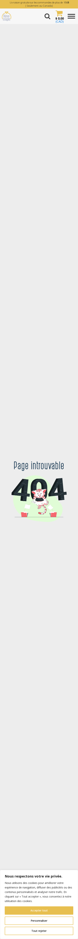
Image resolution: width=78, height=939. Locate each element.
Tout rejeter (39, 931)
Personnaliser (39, 920)
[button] (59, 16)
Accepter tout (39, 910)
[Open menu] (71, 16)
